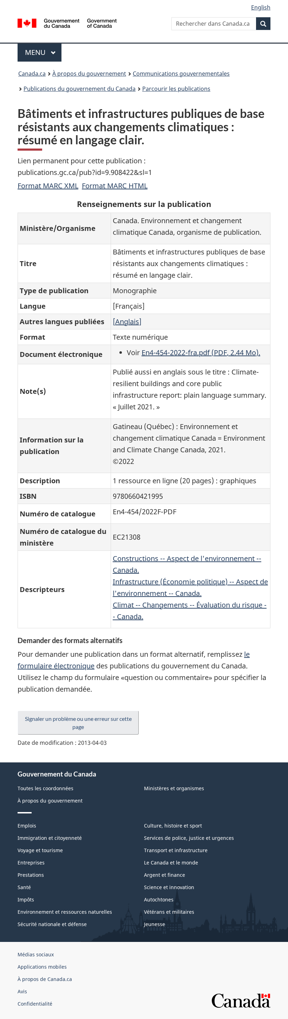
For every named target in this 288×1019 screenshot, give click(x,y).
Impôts (26, 899)
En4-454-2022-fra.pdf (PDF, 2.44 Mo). (201, 352)
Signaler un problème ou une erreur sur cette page (78, 722)
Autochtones (159, 899)
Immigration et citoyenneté (50, 838)
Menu (43, 52)
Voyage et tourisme (40, 850)
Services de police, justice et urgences (189, 838)
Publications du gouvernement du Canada (80, 89)
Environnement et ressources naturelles (65, 911)
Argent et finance (164, 875)
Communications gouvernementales (181, 73)
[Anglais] (127, 321)
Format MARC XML (48, 185)
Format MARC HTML (115, 185)
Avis (22, 991)
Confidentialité (35, 1003)
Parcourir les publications (176, 89)
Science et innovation (169, 887)
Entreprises (31, 862)
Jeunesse (154, 924)
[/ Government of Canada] (67, 22)
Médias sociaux (36, 954)
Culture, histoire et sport (173, 825)
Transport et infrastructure (176, 850)
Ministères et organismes (174, 788)
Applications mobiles (42, 966)
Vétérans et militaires (169, 911)
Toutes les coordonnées (45, 788)
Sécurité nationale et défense (52, 924)
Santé (24, 887)
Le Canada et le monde (171, 862)
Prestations (31, 875)
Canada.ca (32, 73)
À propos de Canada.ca (45, 979)
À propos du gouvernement (89, 73)
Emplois (27, 825)
